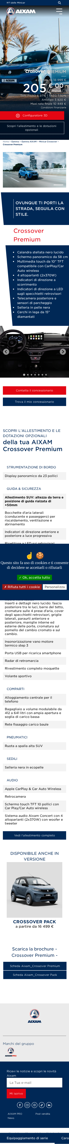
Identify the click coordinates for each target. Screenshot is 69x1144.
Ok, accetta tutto (35, 577)
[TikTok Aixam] (42, 1105)
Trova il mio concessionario (34, 401)
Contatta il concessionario (34, 390)
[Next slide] (63, 352)
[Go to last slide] (6, 352)
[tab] (24, 375)
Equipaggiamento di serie (27, 1138)
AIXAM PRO (15, 1113)
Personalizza (55, 587)
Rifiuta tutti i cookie (23, 587)
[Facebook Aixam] (20, 1105)
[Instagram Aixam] (34, 1105)
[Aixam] (11, 12)
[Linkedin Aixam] (49, 1105)
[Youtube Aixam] (27, 1105)
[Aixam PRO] (10, 1053)
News (11, 1118)
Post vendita (42, 1113)
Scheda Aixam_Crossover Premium (35, 966)
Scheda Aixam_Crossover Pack (35, 974)
